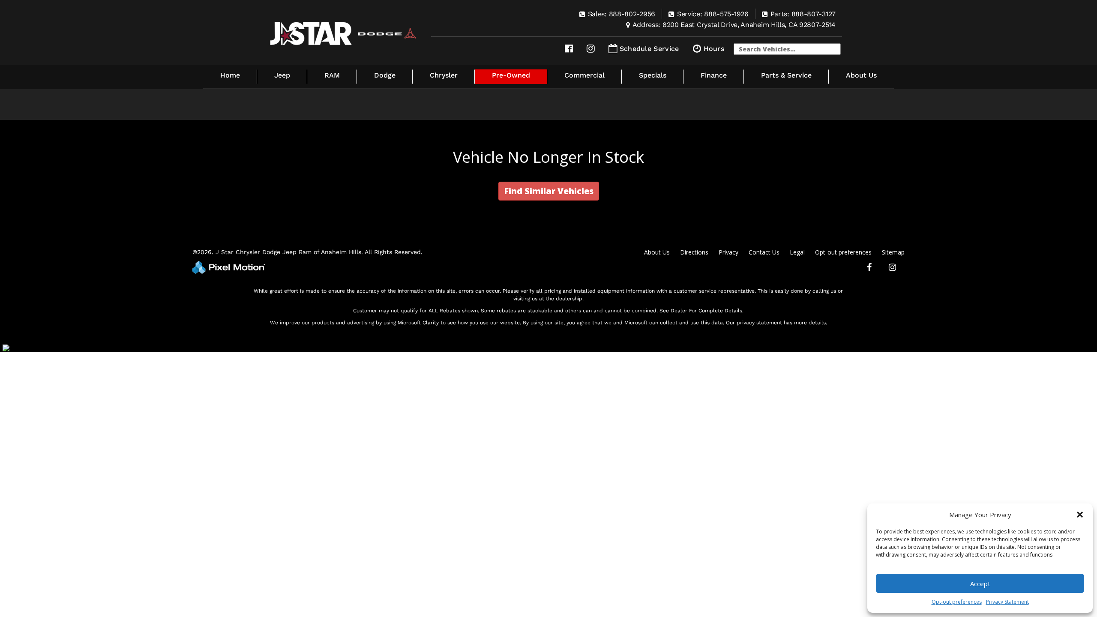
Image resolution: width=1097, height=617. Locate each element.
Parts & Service (786, 75)
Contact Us (764, 252)
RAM (332, 75)
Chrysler (444, 75)
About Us (861, 75)
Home (230, 75)
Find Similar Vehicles (548, 191)
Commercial (584, 75)
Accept (980, 583)
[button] (1080, 514)
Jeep (282, 75)
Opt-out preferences (957, 601)
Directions (694, 252)
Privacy (728, 252)
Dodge (385, 75)
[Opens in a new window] (568, 48)
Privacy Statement (1007, 601)
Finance (714, 75)
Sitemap (893, 252)
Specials (652, 75)
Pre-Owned (511, 75)
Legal (797, 252)
